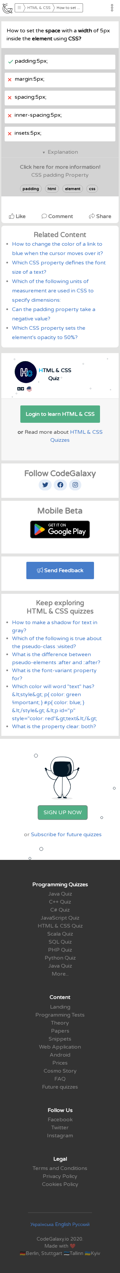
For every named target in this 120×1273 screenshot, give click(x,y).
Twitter (60, 1127)
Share (103, 216)
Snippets (60, 1039)
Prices (60, 1063)
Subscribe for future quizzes (66, 834)
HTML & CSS (38, 8)
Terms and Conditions (60, 1168)
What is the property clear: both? (54, 726)
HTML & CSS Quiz (60, 926)
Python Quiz (60, 958)
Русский (81, 1224)
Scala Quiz (60, 934)
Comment (60, 216)
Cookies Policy (60, 1184)
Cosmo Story (60, 1071)
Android (60, 1055)
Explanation (63, 152)
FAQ (60, 1079)
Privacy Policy (60, 1176)
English (63, 1224)
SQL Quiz (60, 942)
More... (60, 974)
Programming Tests (60, 1015)
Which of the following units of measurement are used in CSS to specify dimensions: (53, 290)
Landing (60, 1007)
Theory (60, 1023)
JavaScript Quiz (60, 918)
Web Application (60, 1047)
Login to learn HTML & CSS (60, 414)
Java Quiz (60, 894)
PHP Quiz (60, 950)
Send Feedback (63, 570)
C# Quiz (60, 910)
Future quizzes (60, 1087)
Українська (42, 1224)
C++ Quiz (60, 902)
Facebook (60, 1119)
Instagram (60, 1135)
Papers (60, 1031)
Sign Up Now (63, 812)
